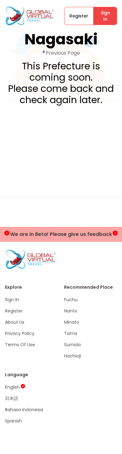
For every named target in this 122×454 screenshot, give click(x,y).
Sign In (105, 16)
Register (78, 16)
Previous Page (63, 53)
